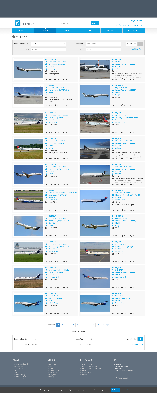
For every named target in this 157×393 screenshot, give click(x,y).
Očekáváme (52, 372)
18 (93, 325)
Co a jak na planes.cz (21, 379)
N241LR (118, 171)
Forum (84, 375)
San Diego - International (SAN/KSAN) (129, 117)
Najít (96, 23)
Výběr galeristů (19, 368)
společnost (80, 44)
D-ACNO (52, 249)
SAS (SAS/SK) (120, 270)
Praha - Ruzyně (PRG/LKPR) (125, 64)
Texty (89, 30)
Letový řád (52, 375)
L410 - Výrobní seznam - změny (93, 368)
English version (136, 20)
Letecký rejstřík (53, 370)
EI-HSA (51, 300)
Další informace (128, 390)
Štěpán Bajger (54, 303)
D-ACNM (52, 223)
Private (117, 62)
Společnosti (52, 364)
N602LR (52, 145)
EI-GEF (117, 92)
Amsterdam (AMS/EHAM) (58, 64)
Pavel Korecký (120, 277)
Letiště (50, 366)
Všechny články (19, 375)
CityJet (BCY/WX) (121, 87)
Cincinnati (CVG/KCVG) (57, 143)
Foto (44, 30)
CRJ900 (51, 85)
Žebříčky (17, 370)
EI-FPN (117, 275)
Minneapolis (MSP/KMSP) (58, 195)
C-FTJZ (117, 120)
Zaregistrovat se (136, 25)
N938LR (118, 197)
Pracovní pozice (87, 364)
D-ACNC (52, 171)
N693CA (52, 197)
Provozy (51, 377)
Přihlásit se (121, 25)
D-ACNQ (52, 66)
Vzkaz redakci (87, 372)
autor (82, 49)
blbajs (117, 95)
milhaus (118, 69)
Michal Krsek (53, 122)
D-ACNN (52, 275)
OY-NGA (118, 66)
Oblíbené (22, 30)
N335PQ (118, 249)
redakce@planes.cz (126, 370)
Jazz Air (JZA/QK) (121, 115)
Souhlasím (115, 390)
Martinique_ (53, 69)
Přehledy (110, 30)
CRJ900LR (52, 59)
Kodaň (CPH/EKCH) (56, 298)
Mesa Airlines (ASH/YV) (57, 87)
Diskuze (85, 370)
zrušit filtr (132, 44)
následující (106, 325)
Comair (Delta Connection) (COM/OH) (63, 192)
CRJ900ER (119, 59)
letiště (27, 49)
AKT (50, 95)
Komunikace (132, 30)
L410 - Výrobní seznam (90, 366)
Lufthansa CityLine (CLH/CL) (59, 62)
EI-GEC (117, 300)
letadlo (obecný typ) (21, 44)
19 (98, 325)
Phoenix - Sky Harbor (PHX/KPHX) (127, 195)
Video (66, 30)
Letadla (51, 368)
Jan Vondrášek (54, 277)
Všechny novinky (20, 377)
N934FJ (51, 92)
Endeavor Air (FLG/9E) (57, 141)
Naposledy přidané (21, 364)
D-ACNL (52, 120)
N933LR (118, 145)
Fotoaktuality (18, 366)
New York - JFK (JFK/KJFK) (124, 246)
